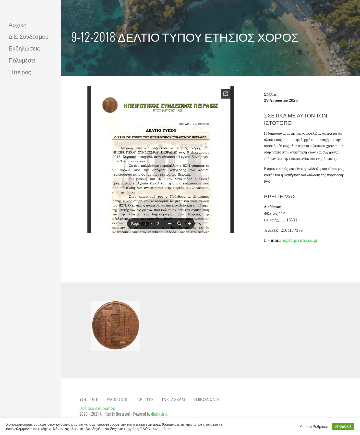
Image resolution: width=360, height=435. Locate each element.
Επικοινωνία (206, 399)
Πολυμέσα (22, 59)
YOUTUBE (88, 399)
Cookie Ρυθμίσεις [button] (314, 426)
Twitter (145, 399)
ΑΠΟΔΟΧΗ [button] (343, 426)
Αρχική (17, 24)
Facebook (117, 399)
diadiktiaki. (159, 414)
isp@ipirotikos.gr (300, 240)
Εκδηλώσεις (24, 47)
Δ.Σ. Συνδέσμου (28, 36)
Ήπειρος (20, 71)
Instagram (173, 399)
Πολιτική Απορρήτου (97, 408)
